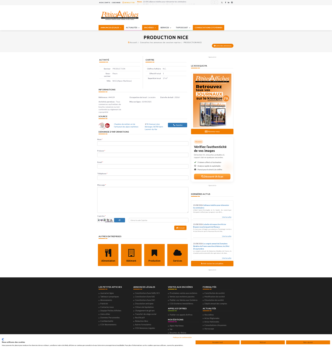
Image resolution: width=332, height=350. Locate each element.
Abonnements (106, 300)
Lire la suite (226, 217)
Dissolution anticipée (144, 303)
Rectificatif (140, 317)
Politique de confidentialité (182, 337)
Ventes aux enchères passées (182, 296)
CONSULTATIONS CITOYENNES (208, 27)
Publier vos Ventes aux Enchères (184, 300)
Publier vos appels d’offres (181, 314)
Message (101, 185)
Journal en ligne (107, 293)
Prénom (101, 151)
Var (171, 329)
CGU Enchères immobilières (181, 303)
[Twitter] (222, 2)
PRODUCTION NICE (193, 42)
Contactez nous (107, 307)
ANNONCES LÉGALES (110, 27)
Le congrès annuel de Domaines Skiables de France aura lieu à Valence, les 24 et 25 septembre (211, 246)
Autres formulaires (143, 324)
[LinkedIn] (228, 2)
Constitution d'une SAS (145, 296)
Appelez (179, 125)
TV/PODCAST (182, 27)
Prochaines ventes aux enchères (183, 293)
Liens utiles (105, 314)
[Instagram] (231, 2)
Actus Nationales (211, 321)
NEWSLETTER (129, 2)
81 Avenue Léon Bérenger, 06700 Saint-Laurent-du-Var (154, 126)
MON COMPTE (104, 2)
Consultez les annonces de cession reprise (160, 42)
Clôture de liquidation (144, 307)
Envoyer (181, 228)
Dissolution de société (214, 300)
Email (100, 162)
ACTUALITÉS (132, 27)
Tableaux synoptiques (109, 296)
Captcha (101, 216)
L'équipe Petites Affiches (110, 310)
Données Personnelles (110, 317)
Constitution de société (214, 293)
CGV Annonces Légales (145, 328)
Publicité (104, 303)
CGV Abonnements (108, 324)
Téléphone (102, 173)
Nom (99, 139)
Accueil (133, 42)
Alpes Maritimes (177, 326)
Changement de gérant (145, 310)
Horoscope (209, 328)
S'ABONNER (116, 2)
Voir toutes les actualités (213, 263)
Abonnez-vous (214, 131)
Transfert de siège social (145, 314)
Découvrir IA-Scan (213, 176)
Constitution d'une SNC (145, 300)
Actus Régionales (211, 318)
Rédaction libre (141, 321)
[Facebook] (225, 2)
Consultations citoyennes (215, 325)
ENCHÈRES (149, 27)
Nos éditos (209, 314)
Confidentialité (106, 321)
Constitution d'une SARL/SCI (147, 293)
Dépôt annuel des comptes (215, 303)
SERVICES (164, 27)
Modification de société (214, 296)
